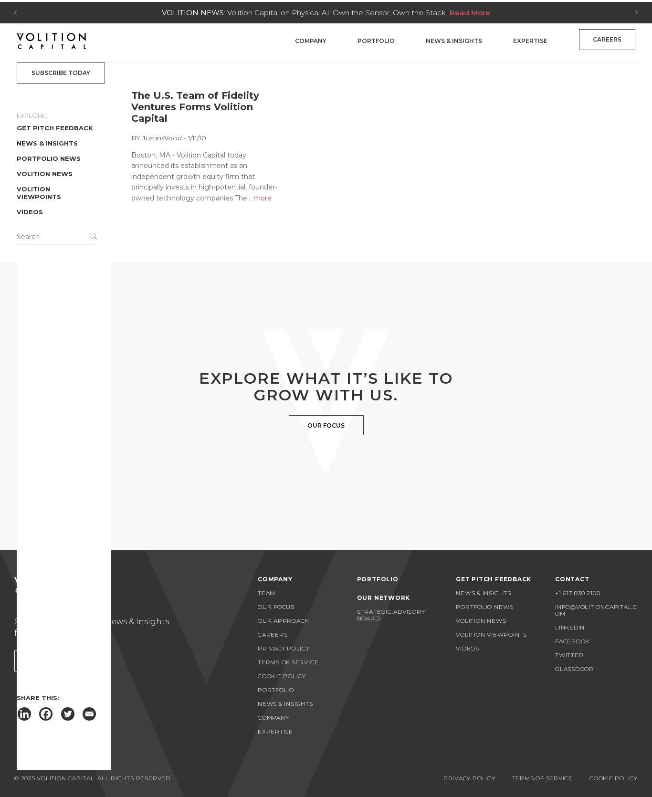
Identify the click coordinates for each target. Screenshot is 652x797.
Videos (30, 212)
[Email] (89, 714)
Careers (607, 39)
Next (636, 12)
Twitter (569, 655)
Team (266, 593)
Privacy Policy (284, 648)
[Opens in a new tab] (24, 714)
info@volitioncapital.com (596, 610)
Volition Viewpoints (39, 192)
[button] (61, 73)
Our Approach (283, 620)
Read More (470, 12)
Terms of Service (288, 662)
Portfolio (376, 40)
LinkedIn (570, 627)
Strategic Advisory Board (391, 615)
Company (310, 40)
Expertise (530, 40)
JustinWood (163, 138)
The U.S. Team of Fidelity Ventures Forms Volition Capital (195, 107)
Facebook (572, 641)
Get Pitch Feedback (55, 128)
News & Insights (454, 40)
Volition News (45, 174)
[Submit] (93, 236)
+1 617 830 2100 (577, 593)
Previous (15, 12)
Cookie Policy (282, 676)
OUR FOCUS (326, 425)
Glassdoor (574, 668)
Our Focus (276, 606)
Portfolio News (49, 158)
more (262, 198)
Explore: (32, 115)
